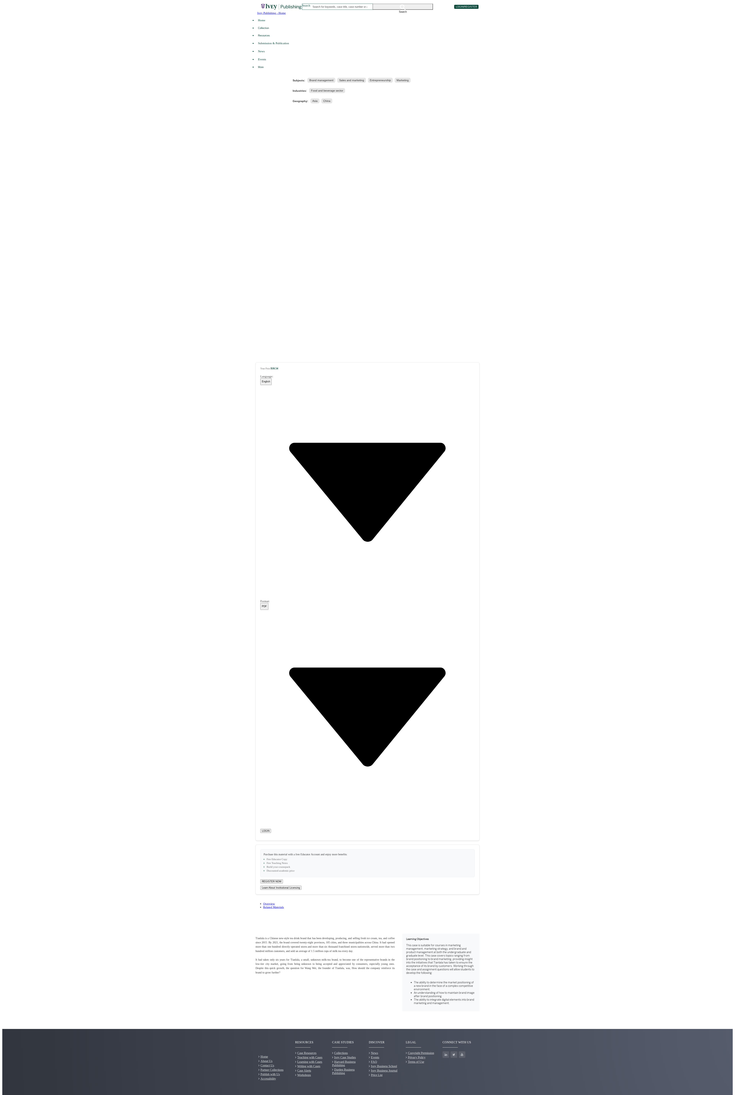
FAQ (374, 1061)
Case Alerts (304, 1070)
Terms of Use (416, 1061)
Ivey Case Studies (345, 1057)
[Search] (403, 7)
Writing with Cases (308, 1066)
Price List (376, 1075)
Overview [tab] (269, 903)
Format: (265, 601)
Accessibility (268, 1078)
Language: (266, 376)
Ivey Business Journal (384, 1070)
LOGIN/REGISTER (466, 6)
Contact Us (267, 1065)
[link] (322, 80)
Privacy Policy (416, 1057)
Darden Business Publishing (343, 1071)
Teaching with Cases (309, 1057)
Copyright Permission (421, 1053)
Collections (341, 1053)
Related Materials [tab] (273, 907)
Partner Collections (272, 1069)
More (261, 67)
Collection (263, 28)
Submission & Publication (273, 43)
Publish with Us (270, 1074)
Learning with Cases (309, 1061)
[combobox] (340, 7)
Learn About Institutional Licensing (281, 887)
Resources (264, 35)
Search (306, 5)
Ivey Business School (384, 1066)
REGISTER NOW (271, 881)
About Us (266, 1061)
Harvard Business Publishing (344, 1063)
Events (262, 59)
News (261, 51)
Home (261, 20)
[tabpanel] (367, 972)
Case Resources (306, 1053)
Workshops (304, 1075)
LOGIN (266, 830)
